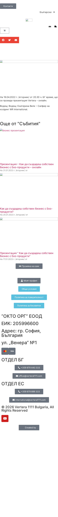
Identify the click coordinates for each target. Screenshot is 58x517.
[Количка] (4, 30)
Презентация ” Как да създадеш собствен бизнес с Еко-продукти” (26, 255)
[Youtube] (4, 418)
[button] (3, 40)
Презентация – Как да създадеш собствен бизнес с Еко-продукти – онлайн (27, 166)
